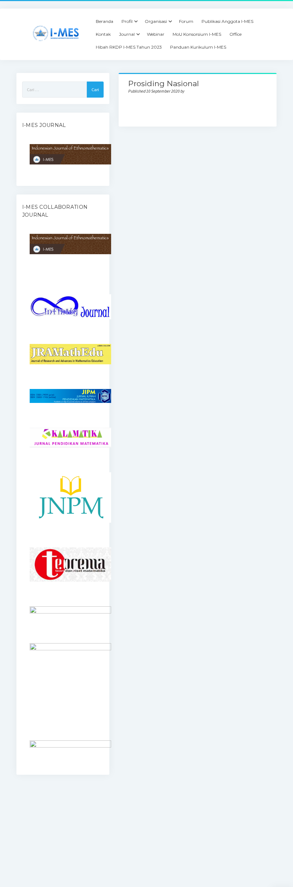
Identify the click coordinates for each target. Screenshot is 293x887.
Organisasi (156, 21)
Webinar (155, 34)
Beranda (104, 21)
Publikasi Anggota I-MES (227, 21)
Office (235, 34)
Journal (127, 34)
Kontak (103, 34)
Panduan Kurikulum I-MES (198, 47)
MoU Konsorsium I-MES (197, 34)
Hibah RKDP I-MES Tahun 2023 (129, 47)
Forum (186, 21)
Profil (127, 21)
